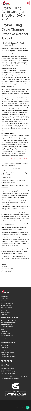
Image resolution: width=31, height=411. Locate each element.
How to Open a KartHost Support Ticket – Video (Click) (15, 158)
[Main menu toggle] (27, 3)
